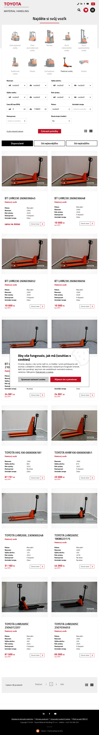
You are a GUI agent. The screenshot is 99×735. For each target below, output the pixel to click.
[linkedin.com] (81, 4)
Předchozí (38, 684)
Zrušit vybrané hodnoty (15, 131)
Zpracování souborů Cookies (60, 719)
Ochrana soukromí (41, 719)
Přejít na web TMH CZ (80, 719)
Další (62, 684)
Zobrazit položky (49, 131)
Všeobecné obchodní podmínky (22, 719)
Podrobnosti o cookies (44, 372)
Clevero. (44, 731)
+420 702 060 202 (72, 722)
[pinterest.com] (88, 4)
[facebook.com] (84, 4)
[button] (17, 85)
